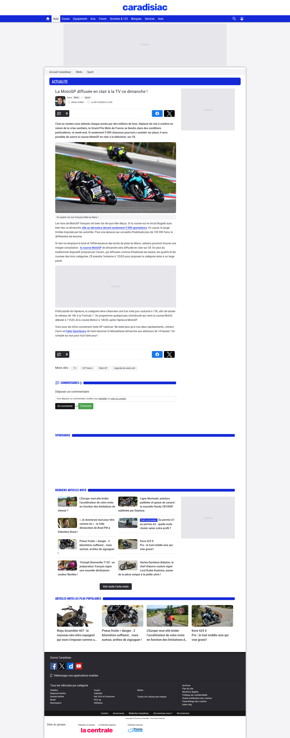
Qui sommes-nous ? (162, 713)
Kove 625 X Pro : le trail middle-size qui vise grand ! (156, 545)
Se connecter (65, 406)
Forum (103, 18)
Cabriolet (98, 693)
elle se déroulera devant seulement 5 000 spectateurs (114, 227)
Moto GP (103, 368)
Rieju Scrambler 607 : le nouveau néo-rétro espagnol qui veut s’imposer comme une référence (77, 635)
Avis (92, 18)
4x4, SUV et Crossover (104, 696)
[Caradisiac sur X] (62, 666)
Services (150, 18)
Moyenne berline (58, 693)
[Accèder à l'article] (67, 502)
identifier (103, 398)
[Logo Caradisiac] (145, 13)
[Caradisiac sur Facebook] (54, 666)
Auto (160, 18)
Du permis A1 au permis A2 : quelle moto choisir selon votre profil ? (157, 524)
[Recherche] (234, 18)
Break (53, 699)
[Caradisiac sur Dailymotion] (71, 666)
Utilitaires (98, 703)
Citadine (54, 690)
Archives (186, 685)
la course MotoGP (91, 247)
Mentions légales (190, 692)
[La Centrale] (97, 733)
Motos (140, 690)
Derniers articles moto (70, 490)
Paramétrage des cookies (194, 701)
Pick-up (97, 699)
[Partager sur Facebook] (158, 112)
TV (74, 368)
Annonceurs (118, 713)
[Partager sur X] (170, 112)
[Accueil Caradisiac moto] (48, 18)
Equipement (80, 18)
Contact (104, 713)
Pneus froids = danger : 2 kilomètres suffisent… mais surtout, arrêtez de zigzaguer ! (122, 635)
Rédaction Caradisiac (139, 713)
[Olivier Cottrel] (60, 105)
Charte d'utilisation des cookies (197, 698)
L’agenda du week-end (124, 368)
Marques (136, 18)
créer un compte (118, 398)
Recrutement (183, 713)
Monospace (55, 703)
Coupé (97, 690)
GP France (87, 368)
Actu (56, 18)
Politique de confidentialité (194, 695)
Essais (66, 18)
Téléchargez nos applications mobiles (76, 675)
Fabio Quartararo (76, 331)
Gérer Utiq (187, 704)
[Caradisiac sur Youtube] (78, 666)
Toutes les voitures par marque (151, 696)
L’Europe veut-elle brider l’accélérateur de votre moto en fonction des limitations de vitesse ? (167, 635)
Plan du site (187, 688)
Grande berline (57, 696)
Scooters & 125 (119, 18)
